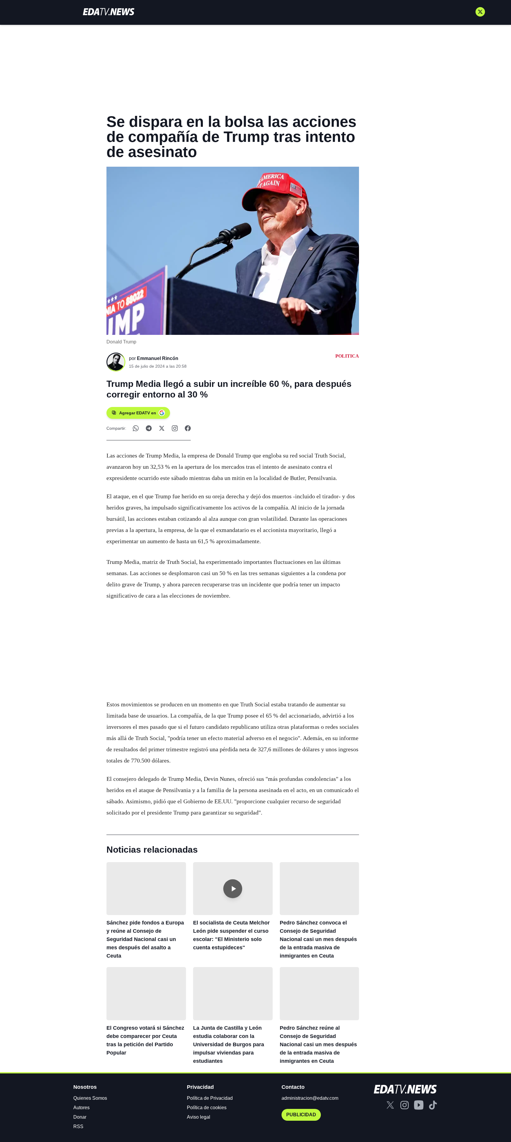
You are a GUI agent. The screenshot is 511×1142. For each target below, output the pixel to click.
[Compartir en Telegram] (148, 428)
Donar (79, 1117)
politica (347, 356)
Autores (81, 1107)
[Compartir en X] (161, 428)
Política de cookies (207, 1107)
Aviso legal (198, 1117)
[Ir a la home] (108, 12)
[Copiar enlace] (175, 428)
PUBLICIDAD (301, 1114)
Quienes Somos (90, 1098)
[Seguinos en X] (480, 12)
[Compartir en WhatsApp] (135, 428)
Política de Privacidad (210, 1098)
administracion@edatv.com (310, 1098)
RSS (78, 1126)
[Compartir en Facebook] (188, 428)
